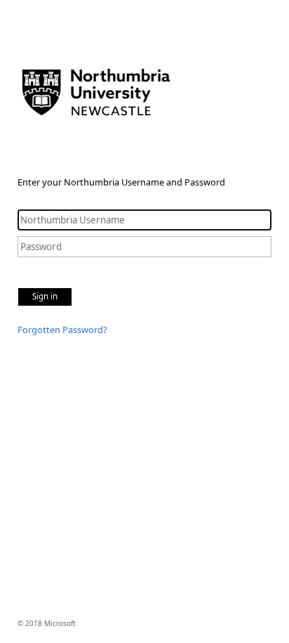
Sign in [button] (45, 296)
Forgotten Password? (62, 329)
